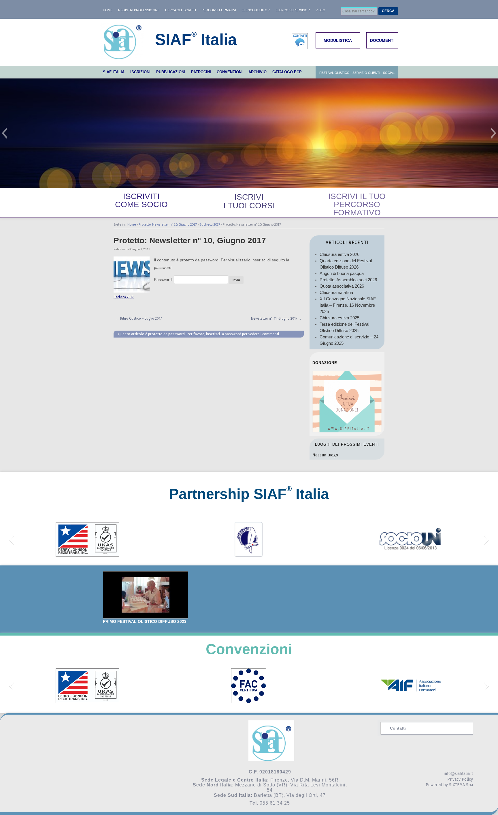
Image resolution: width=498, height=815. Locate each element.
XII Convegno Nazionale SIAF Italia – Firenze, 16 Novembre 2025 (348, 305)
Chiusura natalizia (336, 292)
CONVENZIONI (230, 72)
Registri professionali (138, 10)
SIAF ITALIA (113, 72)
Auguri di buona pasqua (342, 273)
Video (320, 10)
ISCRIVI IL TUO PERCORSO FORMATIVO (357, 204)
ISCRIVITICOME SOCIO (141, 200)
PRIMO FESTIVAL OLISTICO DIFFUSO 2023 (144, 621)
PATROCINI (201, 72)
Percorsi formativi (219, 10)
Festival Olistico (334, 72)
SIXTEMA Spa (461, 784)
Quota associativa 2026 (342, 286)
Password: (164, 279)
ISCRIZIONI (140, 72)
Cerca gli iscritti (180, 10)
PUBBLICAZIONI (170, 72)
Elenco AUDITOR (256, 10)
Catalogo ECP (287, 72)
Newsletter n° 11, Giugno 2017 (276, 318)
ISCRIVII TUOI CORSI (249, 201)
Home (131, 224)
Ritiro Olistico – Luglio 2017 (139, 318)
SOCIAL (389, 72)
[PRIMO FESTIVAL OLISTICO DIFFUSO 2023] (145, 595)
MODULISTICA (338, 40)
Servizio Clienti (366, 72)
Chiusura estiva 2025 (339, 317)
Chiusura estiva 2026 (339, 254)
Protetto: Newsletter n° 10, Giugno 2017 (168, 224)
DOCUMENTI (382, 40)
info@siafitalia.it (458, 773)
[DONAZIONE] (347, 430)
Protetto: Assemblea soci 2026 (348, 279)
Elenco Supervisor (293, 10)
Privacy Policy (460, 779)
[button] (4, 133)
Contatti (398, 728)
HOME (107, 10)
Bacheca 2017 (209, 224)
